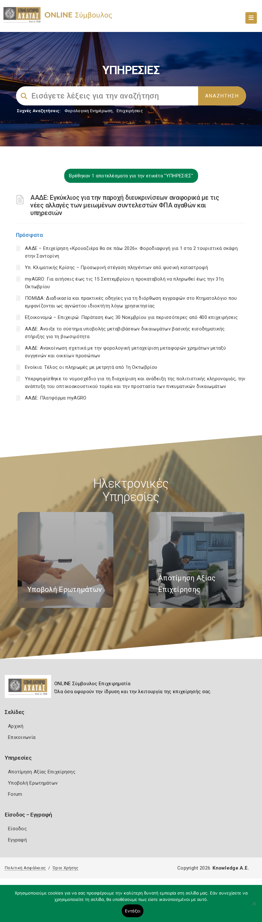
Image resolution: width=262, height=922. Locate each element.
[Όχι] (254, 906)
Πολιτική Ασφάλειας (25, 867)
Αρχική (16, 726)
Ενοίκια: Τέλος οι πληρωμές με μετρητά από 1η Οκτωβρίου (91, 367)
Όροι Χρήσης (65, 867)
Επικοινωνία (21, 737)
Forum (15, 794)
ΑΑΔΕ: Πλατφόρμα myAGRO (56, 398)
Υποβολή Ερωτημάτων (33, 783)
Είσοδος (17, 829)
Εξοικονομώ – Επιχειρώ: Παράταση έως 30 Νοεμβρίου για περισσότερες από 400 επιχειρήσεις (131, 317)
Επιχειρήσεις (130, 110)
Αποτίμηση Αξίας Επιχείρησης (41, 772)
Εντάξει (133, 910)
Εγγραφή (17, 840)
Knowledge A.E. (230, 868)
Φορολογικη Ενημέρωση (89, 110)
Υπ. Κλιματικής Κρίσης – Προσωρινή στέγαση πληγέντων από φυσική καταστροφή (116, 267)
